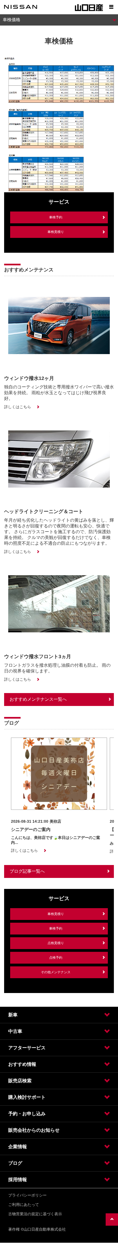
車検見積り (55, 232)
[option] (59, 795)
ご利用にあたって (23, 1204)
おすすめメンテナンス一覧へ (38, 699)
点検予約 (55, 958)
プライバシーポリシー (27, 1195)
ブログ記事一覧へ (27, 871)
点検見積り (55, 943)
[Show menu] (111, 7)
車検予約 (55, 217)
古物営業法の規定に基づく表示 (35, 1214)
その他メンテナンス (56, 972)
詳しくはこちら (17, 407)
